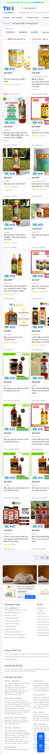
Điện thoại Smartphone (12, 720)
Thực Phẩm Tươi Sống (13, 698)
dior (12, 669)
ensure (44, 669)
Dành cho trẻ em (14, 710)
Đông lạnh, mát (18, 704)
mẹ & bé (39, 12)
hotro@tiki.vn (21, 635)
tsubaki (33, 671)
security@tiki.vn (20, 637)
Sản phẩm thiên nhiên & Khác (16, 736)
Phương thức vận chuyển (12, 621)
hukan (20, 671)
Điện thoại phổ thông (15, 722)
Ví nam (35, 747)
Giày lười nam (37, 726)
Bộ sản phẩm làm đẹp (16, 742)
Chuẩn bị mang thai (15, 694)
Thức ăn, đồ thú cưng (15, 712)
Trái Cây (7, 701)
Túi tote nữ (45, 740)
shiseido (7, 671)
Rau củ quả (11, 703)
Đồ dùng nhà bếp (10, 749)
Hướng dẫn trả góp (10, 629)
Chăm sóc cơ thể (14, 734)
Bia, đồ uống (12, 708)
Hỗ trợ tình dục (21, 741)
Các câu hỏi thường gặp (12, 613)
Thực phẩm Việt (21, 703)
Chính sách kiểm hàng (11, 624)
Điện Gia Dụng (10, 747)
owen (39, 669)
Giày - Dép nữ (38, 712)
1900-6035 (14, 608)
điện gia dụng (24, 12)
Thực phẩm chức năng (15, 732)
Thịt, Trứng (14, 701)
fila (29, 671)
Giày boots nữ (40, 718)
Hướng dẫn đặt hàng (11, 618)
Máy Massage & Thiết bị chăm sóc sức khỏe (17, 735)
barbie (34, 669)
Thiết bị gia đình (22, 749)
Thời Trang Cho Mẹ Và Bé (12, 683)
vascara (7, 669)
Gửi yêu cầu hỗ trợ (10, 615)
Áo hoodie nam (42, 701)
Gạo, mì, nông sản (15, 706)
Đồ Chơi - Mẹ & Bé (11, 681)
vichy (25, 671)
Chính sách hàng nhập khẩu (13, 632)
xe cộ (33, 12)
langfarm (14, 671)
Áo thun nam (37, 697)
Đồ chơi (24, 683)
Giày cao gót (37, 715)
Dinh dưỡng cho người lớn (16, 691)
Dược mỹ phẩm (23, 743)
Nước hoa (12, 741)
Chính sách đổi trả (10, 626)
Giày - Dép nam (39, 724)
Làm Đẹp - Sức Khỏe (12, 728)
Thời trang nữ (38, 681)
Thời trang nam (39, 695)
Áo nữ (35, 683)
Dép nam (43, 728)
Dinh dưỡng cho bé (14, 689)
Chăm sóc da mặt (10, 730)
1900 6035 (13, 659)
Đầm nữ (40, 683)
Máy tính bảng (13, 724)
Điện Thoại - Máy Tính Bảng (15, 718)
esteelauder (19, 669)
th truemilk (27, 669)
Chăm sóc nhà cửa (17, 714)
